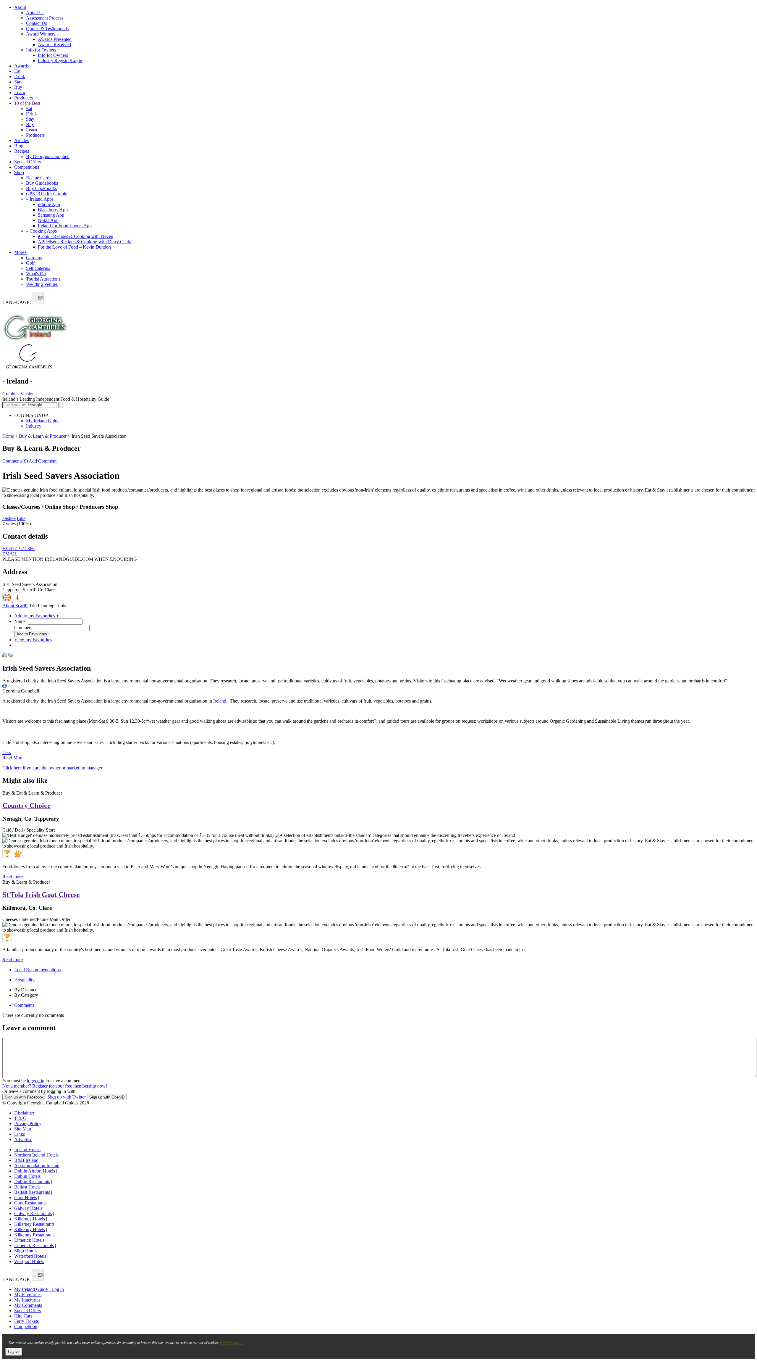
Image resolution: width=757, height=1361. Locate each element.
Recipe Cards (38, 177)
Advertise (23, 1139)
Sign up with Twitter (66, 1096)
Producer (58, 436)
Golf (30, 262)
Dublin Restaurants (32, 1181)
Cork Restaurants (30, 1202)
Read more (12, 876)
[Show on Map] (7, 600)
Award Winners (42, 33)
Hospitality (24, 979)
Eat (17, 71)
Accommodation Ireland (36, 1165)
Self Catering (38, 268)
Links (19, 1134)
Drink (19, 76)
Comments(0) (15, 460)
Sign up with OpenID (106, 1097)
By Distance (25, 989)
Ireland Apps (40, 199)
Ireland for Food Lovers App (65, 225)
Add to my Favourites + (36, 615)
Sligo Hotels (25, 1250)
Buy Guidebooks (42, 183)
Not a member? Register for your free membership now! (54, 1085)
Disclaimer (24, 1112)
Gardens (34, 257)
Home (8, 436)
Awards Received (54, 44)
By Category (26, 995)
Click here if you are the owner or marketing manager (52, 767)
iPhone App (49, 204)
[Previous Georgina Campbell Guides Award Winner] (7, 853)
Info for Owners (43, 49)
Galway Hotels (28, 1208)
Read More (12, 757)
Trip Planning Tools (47, 605)
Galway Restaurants (33, 1213)
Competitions (26, 167)
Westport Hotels (29, 1261)
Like (21, 518)
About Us (35, 12)
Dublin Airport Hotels (34, 1170)
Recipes (21, 151)
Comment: (24, 627)
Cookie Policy (231, 1342)
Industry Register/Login (60, 60)
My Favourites (27, 1294)
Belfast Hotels (27, 1186)
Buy (18, 87)
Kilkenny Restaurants (34, 1234)
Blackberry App (53, 209)
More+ (20, 252)
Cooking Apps (41, 230)
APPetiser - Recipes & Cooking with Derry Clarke (85, 241)
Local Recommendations (37, 969)
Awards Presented (55, 39)
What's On (36, 273)
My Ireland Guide (42, 420)
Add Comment (42, 460)
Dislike (9, 518)
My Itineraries (27, 1299)
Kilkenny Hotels (29, 1229)
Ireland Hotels (27, 1149)
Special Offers (27, 161)
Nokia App (48, 220)
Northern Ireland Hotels (36, 1154)
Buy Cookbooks (41, 188)
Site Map (22, 1128)
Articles (21, 140)
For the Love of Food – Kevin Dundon (74, 246)
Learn (19, 92)
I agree (14, 1351)
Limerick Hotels (29, 1240)
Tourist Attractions (43, 278)
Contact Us (36, 23)
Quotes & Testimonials (47, 28)
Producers (23, 97)
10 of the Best (27, 103)
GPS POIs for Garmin (46, 193)
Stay (18, 81)
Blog (18, 145)
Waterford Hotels (30, 1256)
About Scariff (15, 605)
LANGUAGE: (16, 302)
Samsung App (51, 215)
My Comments (28, 1305)
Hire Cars (23, 1315)
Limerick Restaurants (34, 1245)
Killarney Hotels (29, 1218)
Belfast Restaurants (32, 1192)
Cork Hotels (25, 1197)
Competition (25, 1326)
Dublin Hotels (27, 1176)
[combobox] (38, 298)
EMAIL (9, 553)
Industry (33, 426)
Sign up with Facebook (24, 1097)
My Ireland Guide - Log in (39, 1289)
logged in (35, 1080)
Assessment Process (44, 17)
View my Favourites (33, 639)
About (20, 7)
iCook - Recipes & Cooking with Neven (75, 236)
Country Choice (26, 805)
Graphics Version (18, 393)
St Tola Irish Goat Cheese (41, 894)
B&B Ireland (26, 1160)
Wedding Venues (42, 284)
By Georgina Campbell (47, 156)
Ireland (219, 700)
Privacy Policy (27, 1123)
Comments (24, 1005)
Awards (21, 65)
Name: (20, 621)
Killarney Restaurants (34, 1224)
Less (6, 752)
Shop (19, 172)
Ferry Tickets (26, 1321)
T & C (20, 1118)
